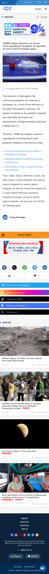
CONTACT (24, 522)
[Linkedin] (32, 535)
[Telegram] (28, 535)
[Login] (45, 2)
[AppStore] (33, 556)
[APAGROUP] (24, 550)
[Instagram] (16, 535)
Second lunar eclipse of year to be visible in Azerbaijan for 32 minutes (23, 152)
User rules (18, 566)
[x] (20, 535)
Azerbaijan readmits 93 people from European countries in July (24, 160)
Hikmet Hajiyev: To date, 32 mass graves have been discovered (24, 168)
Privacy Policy (29, 566)
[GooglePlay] (15, 556)
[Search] (39, 2)
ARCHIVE (24, 525)
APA (17, 126)
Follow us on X (12, 312)
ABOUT (24, 518)
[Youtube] (24, 535)
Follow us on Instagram (16, 293)
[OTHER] (45, 9)
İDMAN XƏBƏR (24, 235)
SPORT (38, 9)
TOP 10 (24, 529)
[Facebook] (12, 535)
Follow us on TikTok (14, 299)
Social (44, 17)
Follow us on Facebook (16, 306)
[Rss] (37, 535)
